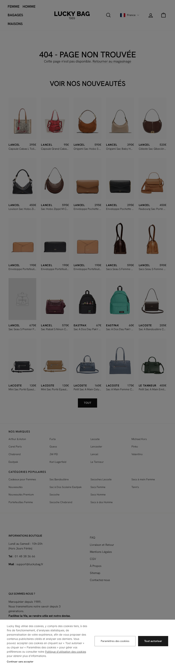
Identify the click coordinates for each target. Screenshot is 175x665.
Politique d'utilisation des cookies (65, 651)
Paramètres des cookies (115, 641)
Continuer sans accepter (20, 661)
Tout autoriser (153, 641)
